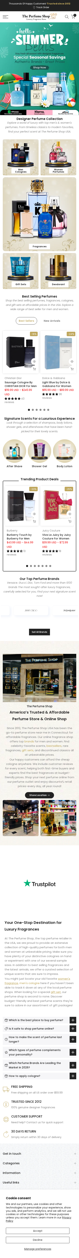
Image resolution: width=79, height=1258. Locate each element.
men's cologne (29, 983)
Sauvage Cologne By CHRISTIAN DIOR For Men (21, 384)
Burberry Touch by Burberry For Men (19, 536)
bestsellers (54, 746)
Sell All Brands (39, 632)
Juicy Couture (51, 530)
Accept (37, 1231)
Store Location (38, 795)
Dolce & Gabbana (53, 378)
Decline (37, 1240)
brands (29, 741)
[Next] (73, 451)
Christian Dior (13, 378)
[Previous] (5, 451)
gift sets (27, 750)
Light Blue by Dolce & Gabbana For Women (56, 384)
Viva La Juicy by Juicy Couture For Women (56, 536)
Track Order (42, 7)
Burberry (12, 530)
